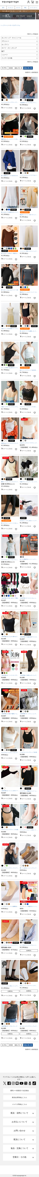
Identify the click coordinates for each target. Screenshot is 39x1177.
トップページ (4, 25)
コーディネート (33, 7)
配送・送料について (19, 1113)
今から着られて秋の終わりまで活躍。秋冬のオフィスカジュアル (19, 11)
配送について (19, 1139)
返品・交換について (19, 1148)
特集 (25, 7)
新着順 (11, 68)
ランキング (10, 7)
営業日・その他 (19, 1157)
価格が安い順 (18, 68)
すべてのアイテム (15, 25)
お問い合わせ (19, 1131)
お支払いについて (19, 1122)
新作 (3, 7)
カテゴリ (18, 7)
